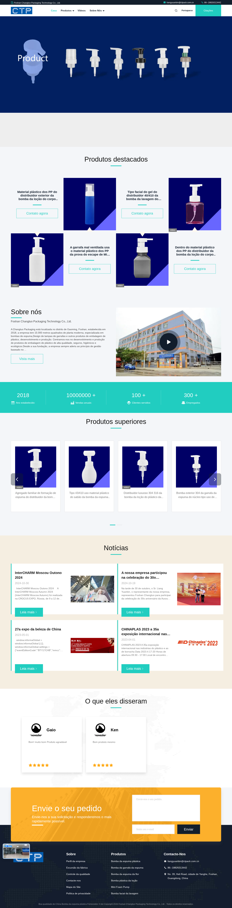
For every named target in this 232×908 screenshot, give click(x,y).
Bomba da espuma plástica (125, 861)
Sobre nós (96, 10)
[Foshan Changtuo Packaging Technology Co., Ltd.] (21, 10)
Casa (54, 10)
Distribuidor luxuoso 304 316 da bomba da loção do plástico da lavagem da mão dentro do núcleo (142, 495)
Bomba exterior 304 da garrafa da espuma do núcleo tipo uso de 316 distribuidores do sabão (196, 495)
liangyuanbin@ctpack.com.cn (180, 2)
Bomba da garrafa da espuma (127, 867)
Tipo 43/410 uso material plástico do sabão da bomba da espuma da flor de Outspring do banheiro (89, 495)
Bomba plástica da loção (124, 880)
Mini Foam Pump (120, 887)
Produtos (66, 10)
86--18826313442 (212, 2)
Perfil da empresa (75, 861)
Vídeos (82, 10)
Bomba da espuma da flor (125, 874)
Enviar (188, 829)
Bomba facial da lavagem (124, 893)
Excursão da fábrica (77, 867)
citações (208, 10)
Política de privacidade (78, 893)
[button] (6, 78)
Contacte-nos (73, 880)
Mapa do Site (73, 887)
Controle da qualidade (78, 874)
